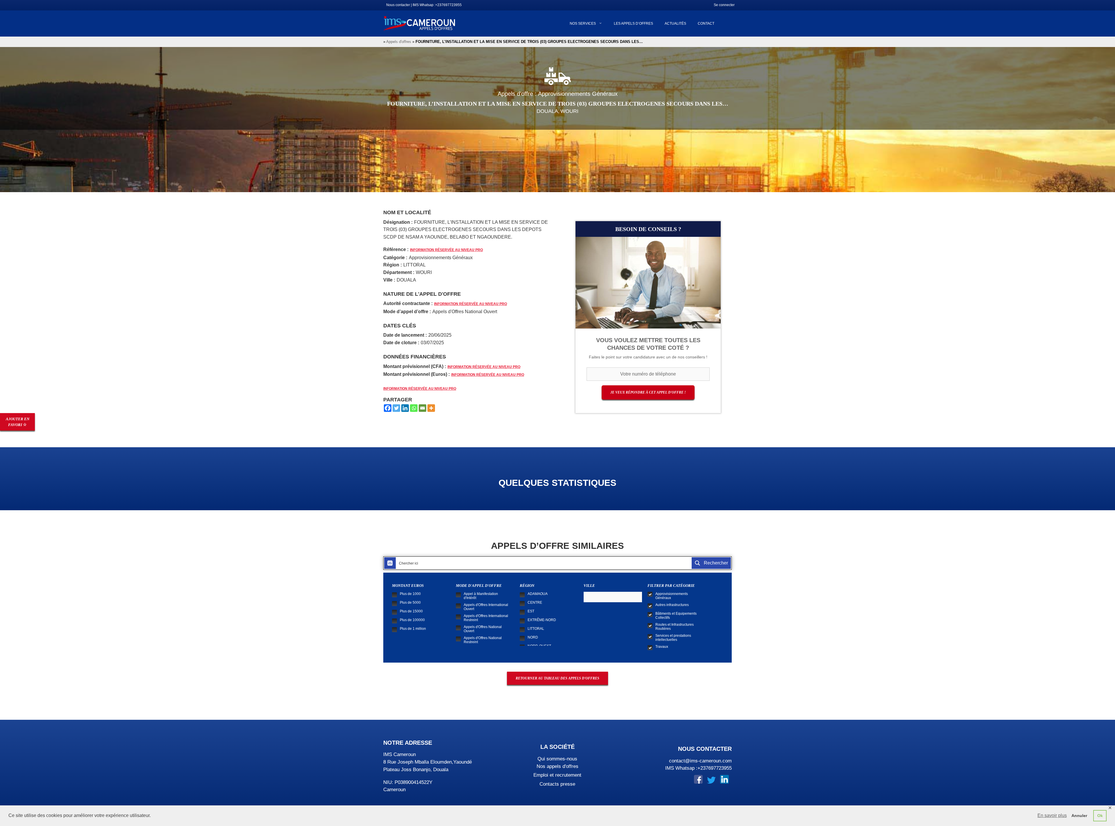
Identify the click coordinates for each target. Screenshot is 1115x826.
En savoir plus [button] (1052, 815)
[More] (431, 408)
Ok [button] (1100, 815)
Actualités (675, 23)
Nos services (583, 23)
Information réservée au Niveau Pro (446, 250)
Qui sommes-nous (557, 759)
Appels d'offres (398, 41)
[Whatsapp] (414, 408)
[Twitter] (396, 408)
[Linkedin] (405, 408)
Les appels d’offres (633, 23)
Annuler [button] (1079, 815)
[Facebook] (387, 408)
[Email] (422, 408)
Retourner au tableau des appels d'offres (557, 678)
